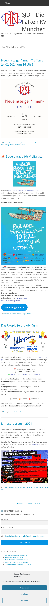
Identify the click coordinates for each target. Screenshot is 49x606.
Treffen (17, 145)
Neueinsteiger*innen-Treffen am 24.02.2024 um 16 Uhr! (23, 62)
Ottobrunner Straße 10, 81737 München (25, 374)
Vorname (4, 519)
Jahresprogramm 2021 (16, 424)
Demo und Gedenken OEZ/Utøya (16, 555)
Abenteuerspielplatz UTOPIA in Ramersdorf (24, 190)
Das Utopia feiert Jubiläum (19, 325)
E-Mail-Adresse (7, 527)
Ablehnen (24, 594)
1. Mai (5, 487)
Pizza (28, 487)
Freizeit (18, 143)
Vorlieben (24, 600)
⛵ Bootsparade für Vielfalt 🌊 (22, 156)
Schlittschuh (34, 487)
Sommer (11, 412)
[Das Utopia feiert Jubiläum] (24, 341)
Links (32, 143)
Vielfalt (29, 314)
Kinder (5, 412)
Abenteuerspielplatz (9, 314)
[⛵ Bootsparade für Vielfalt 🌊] (24, 174)
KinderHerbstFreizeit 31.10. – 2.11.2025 (18, 564)
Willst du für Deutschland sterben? (16, 560)
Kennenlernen (25, 143)
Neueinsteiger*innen (7, 145)
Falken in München (9, 143)
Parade (19, 314)
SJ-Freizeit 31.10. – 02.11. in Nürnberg (17, 562)
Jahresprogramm (20, 487)
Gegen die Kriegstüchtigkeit (14, 557)
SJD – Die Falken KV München (34, 22)
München (38, 143)
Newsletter (36, 444)
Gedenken (11, 487)
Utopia (23, 145)
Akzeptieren (24, 588)
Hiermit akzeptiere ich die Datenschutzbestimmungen (24, 536)
